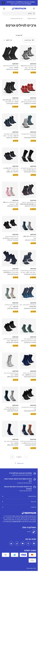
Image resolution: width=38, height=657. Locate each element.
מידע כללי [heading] (32, 493)
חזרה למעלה (20, 463)
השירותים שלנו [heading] (31, 488)
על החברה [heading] (32, 499)
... (24, 18)
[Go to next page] (12, 457)
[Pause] (3, 2)
